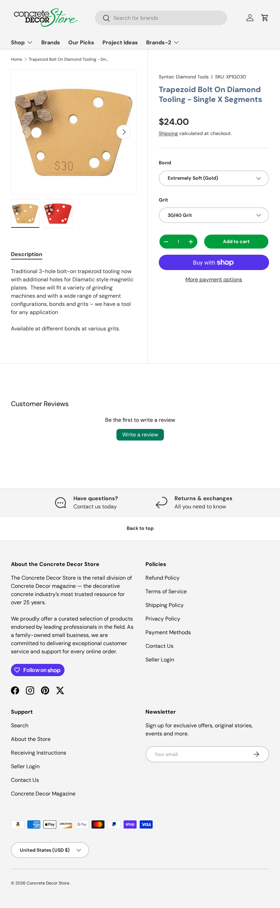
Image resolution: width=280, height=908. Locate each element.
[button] (264, 17)
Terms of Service (166, 591)
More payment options (213, 279)
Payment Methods (168, 632)
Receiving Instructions (38, 752)
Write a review (140, 434)
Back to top (140, 528)
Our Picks (81, 42)
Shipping (168, 133)
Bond (165, 163)
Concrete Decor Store (48, 883)
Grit (163, 200)
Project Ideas (120, 42)
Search (19, 725)
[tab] (26, 254)
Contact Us (159, 646)
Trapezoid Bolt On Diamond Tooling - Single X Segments (70, 59)
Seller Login (159, 659)
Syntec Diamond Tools (184, 77)
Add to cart (236, 241)
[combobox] (161, 18)
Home (16, 59)
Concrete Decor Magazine (43, 793)
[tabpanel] (74, 300)
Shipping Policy (164, 605)
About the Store (31, 739)
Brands (50, 42)
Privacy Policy (162, 618)
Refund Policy (162, 577)
